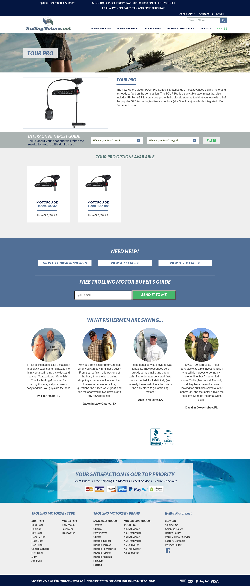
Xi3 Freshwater (132, 541)
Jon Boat (36, 560)
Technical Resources (180, 28)
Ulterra (97, 529)
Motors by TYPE (100, 28)
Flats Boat (37, 541)
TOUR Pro (130, 525)
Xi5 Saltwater (132, 529)
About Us (206, 28)
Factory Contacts (175, 541)
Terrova (97, 525)
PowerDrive (100, 533)
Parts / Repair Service (177, 537)
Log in (220, 14)
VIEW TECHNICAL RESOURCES (65, 263)
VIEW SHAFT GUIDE (125, 263)
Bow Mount (69, 525)
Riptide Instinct (102, 541)
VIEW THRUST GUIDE (185, 263)
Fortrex (97, 564)
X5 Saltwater (131, 545)
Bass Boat (37, 525)
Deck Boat (37, 545)
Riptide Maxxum (103, 557)
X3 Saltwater (131, 552)
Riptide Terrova (102, 545)
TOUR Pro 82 (47, 205)
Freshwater (68, 533)
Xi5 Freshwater (132, 533)
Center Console (40, 549)
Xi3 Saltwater (132, 537)
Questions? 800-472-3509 (57, 3)
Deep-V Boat (38, 537)
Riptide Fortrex (102, 552)
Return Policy (173, 533)
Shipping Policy (174, 529)
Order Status (187, 14)
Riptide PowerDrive (104, 549)
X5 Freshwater (132, 549)
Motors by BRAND (127, 28)
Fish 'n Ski (37, 552)
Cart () (222, 28)
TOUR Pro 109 (98, 205)
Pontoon (36, 529)
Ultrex (97, 537)
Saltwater (67, 529)
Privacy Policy (173, 545)
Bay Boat (36, 533)
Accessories (153, 28)
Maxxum (98, 560)
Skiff (34, 557)
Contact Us (206, 14)
